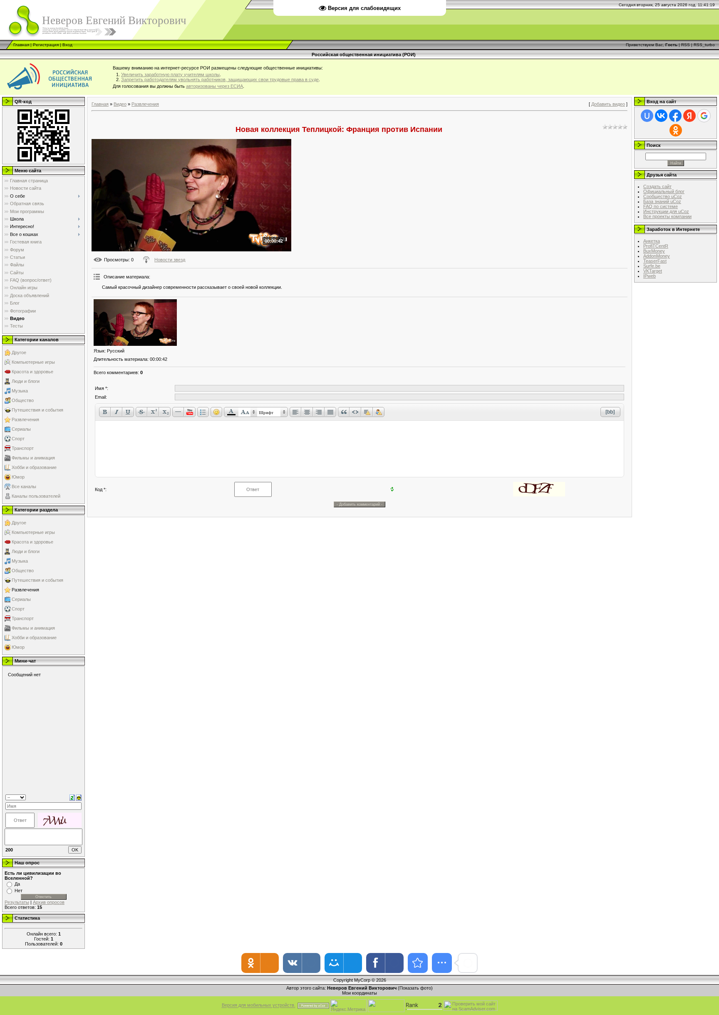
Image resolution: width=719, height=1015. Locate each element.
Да (17, 883)
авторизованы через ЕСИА (214, 86)
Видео (120, 104)
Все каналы (24, 486)
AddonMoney (656, 255)
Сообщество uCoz (662, 196)
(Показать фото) (415, 987)
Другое (19, 352)
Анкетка (651, 240)
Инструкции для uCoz (666, 211)
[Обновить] (72, 796)
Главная (21, 44)
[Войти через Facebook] (675, 115)
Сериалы (21, 429)
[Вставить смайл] (79, 796)
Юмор (18, 476)
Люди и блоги (26, 381)
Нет (18, 890)
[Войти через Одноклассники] (675, 130)
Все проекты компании (667, 216)
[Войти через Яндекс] (689, 115)
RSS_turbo (704, 44)
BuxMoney (654, 250)
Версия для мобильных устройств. (258, 1005)
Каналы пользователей (36, 496)
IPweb (649, 275)
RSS (685, 44)
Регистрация (46, 44)
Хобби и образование (34, 467)
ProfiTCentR (655, 245)
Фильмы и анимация (33, 457)
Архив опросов (48, 902)
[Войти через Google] (704, 115)
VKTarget (652, 270)
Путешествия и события (37, 409)
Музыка (20, 390)
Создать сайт (657, 186)
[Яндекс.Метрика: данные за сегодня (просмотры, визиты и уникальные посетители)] (348, 1005)
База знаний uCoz (662, 201)
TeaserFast (655, 260)
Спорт (18, 438)
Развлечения (25, 419)
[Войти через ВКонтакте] (661, 115)
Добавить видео (608, 104)
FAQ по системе (660, 206)
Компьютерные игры (33, 362)
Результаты (17, 902)
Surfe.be (651, 265)
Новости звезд (169, 259)
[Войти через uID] (647, 115)
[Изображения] (135, 322)
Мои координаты (359, 992)
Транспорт (23, 448)
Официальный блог (663, 191)
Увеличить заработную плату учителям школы (170, 74)
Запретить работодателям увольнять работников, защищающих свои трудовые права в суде (220, 79)
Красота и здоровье (32, 371)
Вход (67, 44)
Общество (23, 400)
